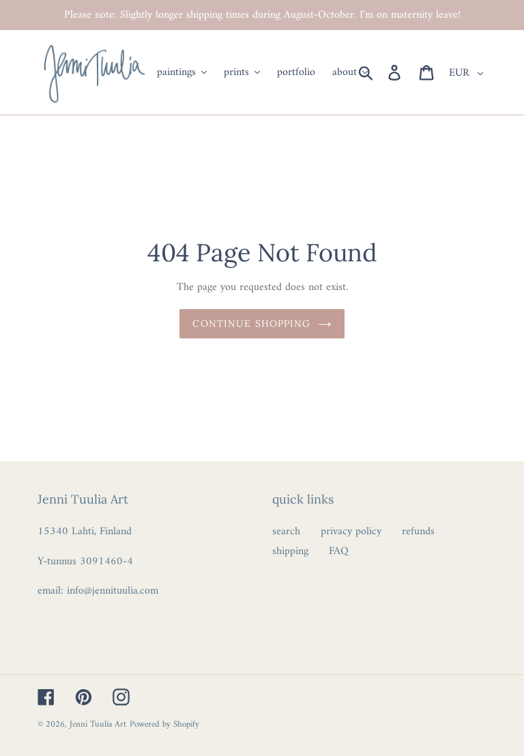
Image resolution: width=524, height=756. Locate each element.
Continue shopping (251, 323)
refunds (418, 531)
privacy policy (351, 531)
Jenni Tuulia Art (98, 724)
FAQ (339, 551)
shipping (290, 551)
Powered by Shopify (164, 724)
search (286, 531)
